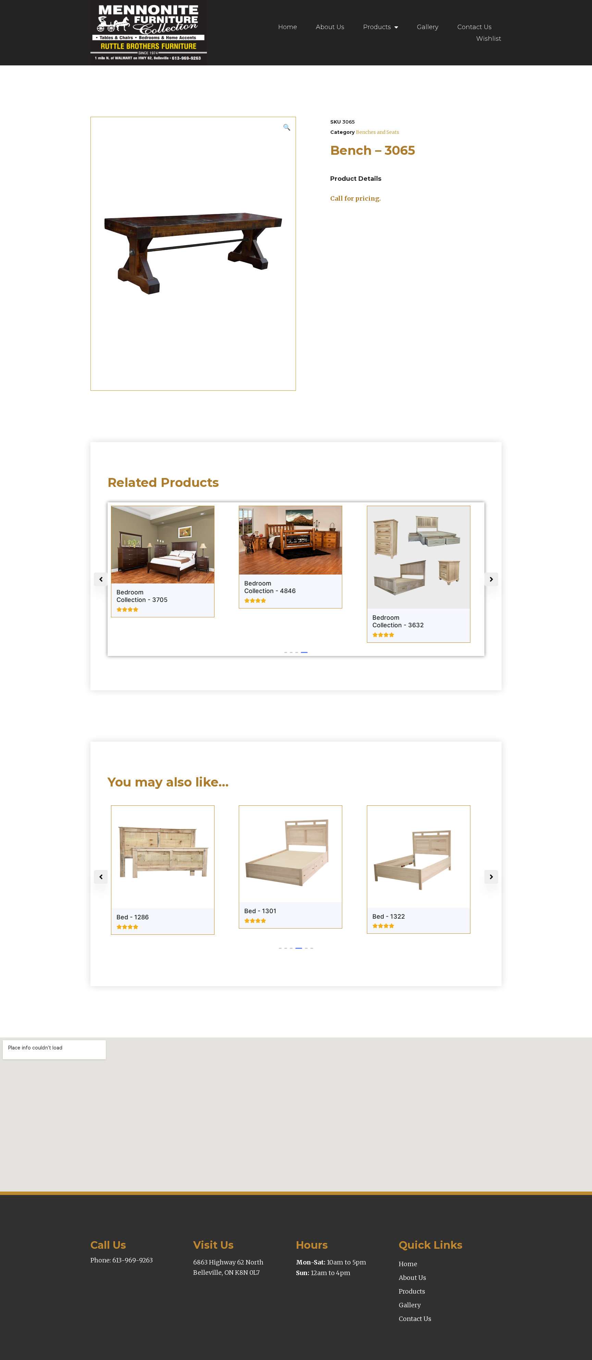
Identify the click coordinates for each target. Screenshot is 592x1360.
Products (377, 27)
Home (287, 27)
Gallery (428, 27)
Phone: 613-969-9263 (121, 1260)
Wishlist (488, 38)
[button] (287, 652)
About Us (330, 27)
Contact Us (474, 27)
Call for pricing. (355, 198)
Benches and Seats (377, 132)
